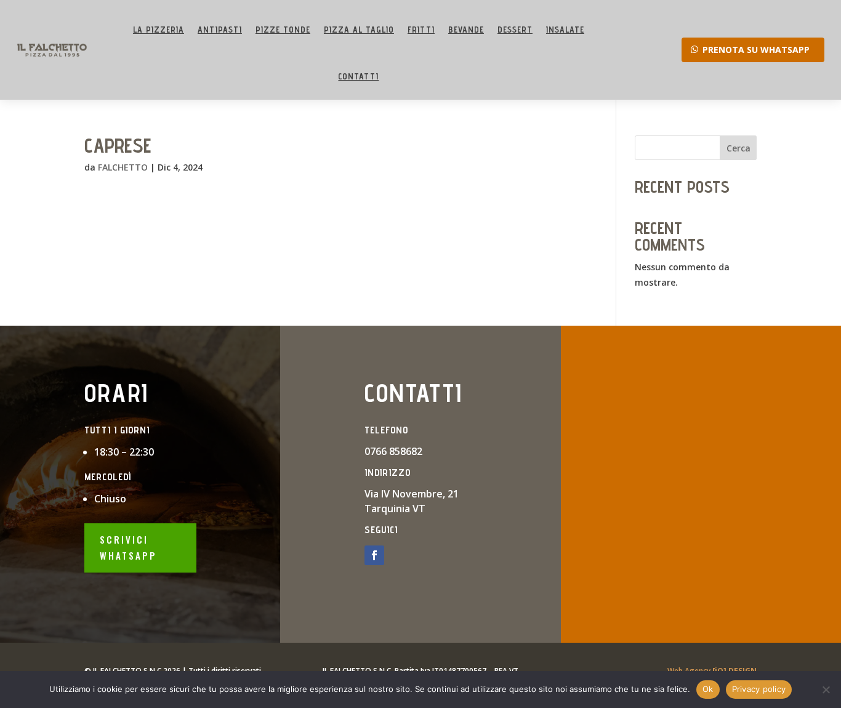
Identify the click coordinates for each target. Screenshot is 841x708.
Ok (708, 689)
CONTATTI (358, 76)
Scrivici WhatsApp (128, 547)
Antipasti (220, 29)
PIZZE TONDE (283, 29)
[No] (825, 689)
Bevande (466, 29)
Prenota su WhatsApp (756, 49)
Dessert (515, 29)
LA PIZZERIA (158, 29)
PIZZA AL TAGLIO (359, 29)
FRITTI (421, 29)
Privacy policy (759, 689)
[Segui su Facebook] (374, 555)
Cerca (738, 148)
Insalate (565, 29)
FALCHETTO (123, 167)
